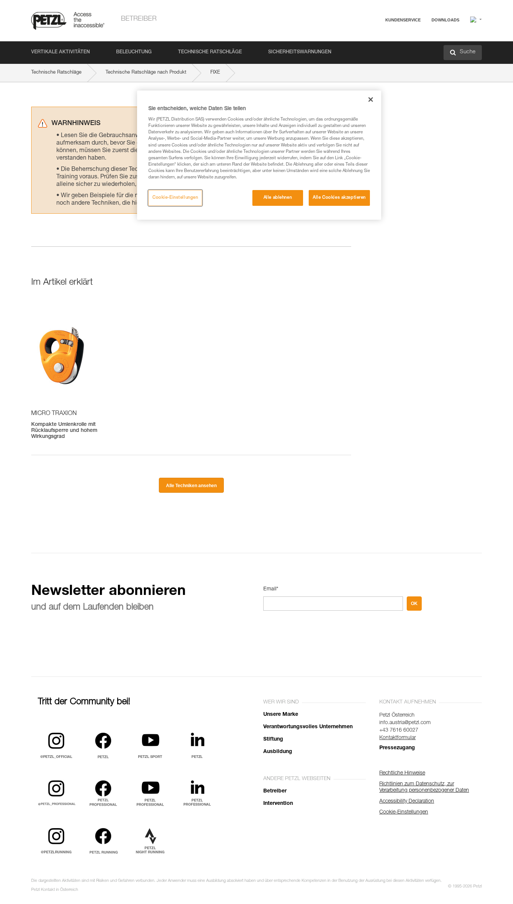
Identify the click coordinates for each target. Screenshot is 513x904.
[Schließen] (370, 99)
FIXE (215, 72)
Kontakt (370, 48)
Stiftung (273, 739)
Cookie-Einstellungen (175, 198)
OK (414, 603)
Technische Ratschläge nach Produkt (146, 72)
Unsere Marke (280, 714)
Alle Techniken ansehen (191, 485)
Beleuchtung (134, 52)
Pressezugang (397, 748)
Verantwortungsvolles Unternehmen (308, 727)
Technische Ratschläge (210, 52)
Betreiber (139, 19)
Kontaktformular (397, 738)
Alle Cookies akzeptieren (339, 198)
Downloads (445, 20)
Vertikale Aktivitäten (60, 52)
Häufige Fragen (378, 38)
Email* (270, 589)
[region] (259, 155)
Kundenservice (403, 20)
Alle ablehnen (278, 198)
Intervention (278, 803)
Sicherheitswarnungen (299, 52)
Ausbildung (277, 752)
